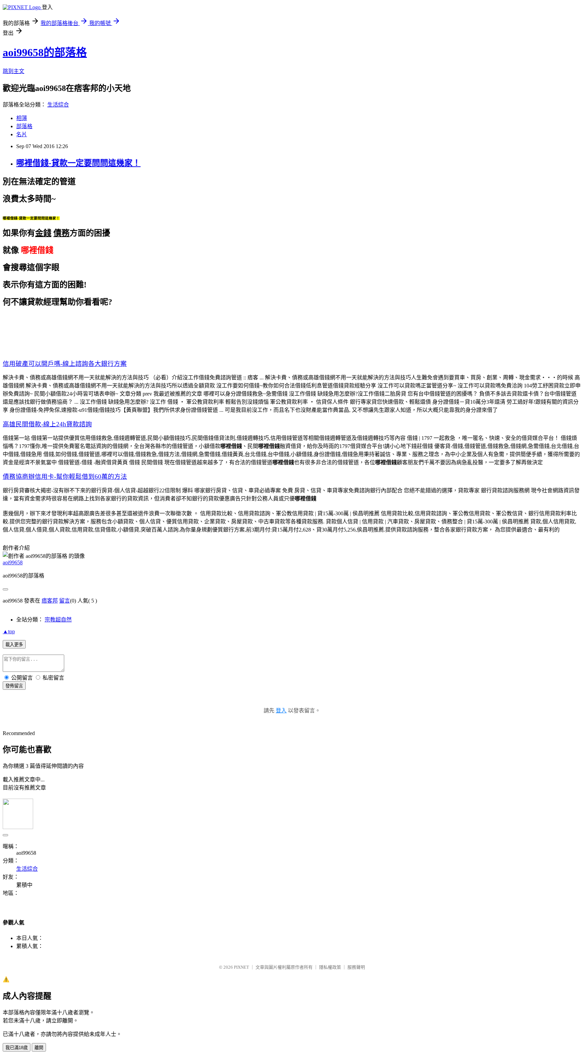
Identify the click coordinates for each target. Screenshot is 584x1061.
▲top (9, 631)
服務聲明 (356, 967)
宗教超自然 (58, 619)
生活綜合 (58, 105)
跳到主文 (13, 71)
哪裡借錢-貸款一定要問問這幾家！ (78, 163)
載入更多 (14, 644)
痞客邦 (50, 601)
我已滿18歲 (16, 1047)
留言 (64, 601)
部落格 (24, 126)
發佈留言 (14, 685)
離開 (38, 1047)
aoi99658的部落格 (45, 52)
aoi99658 (13, 562)
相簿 (21, 118)
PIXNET (241, 967)
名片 (21, 134)
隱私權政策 (330, 967)
